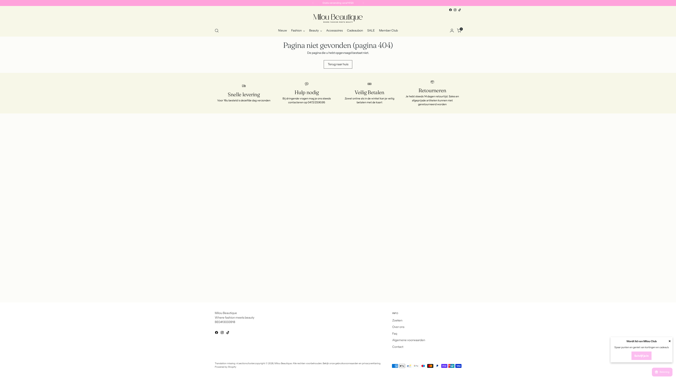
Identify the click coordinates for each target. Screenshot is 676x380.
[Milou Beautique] (338, 18)
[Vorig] (313, 3)
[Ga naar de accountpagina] (451, 30)
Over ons (398, 327)
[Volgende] (363, 3)
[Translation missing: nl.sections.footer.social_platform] (450, 9)
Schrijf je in (641, 355)
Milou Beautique (283, 363)
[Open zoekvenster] (216, 30)
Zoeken (397, 320)
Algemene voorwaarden (408, 340)
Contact (397, 347)
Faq (394, 333)
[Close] (669, 341)
